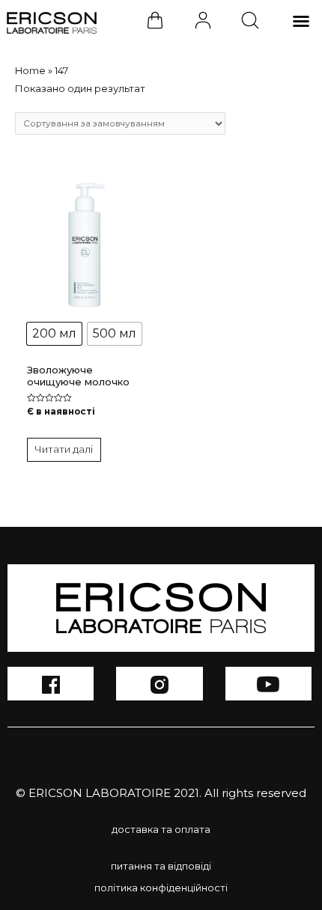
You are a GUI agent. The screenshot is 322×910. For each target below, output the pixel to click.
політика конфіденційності (161, 888)
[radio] (54, 334)
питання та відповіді (161, 866)
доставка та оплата (161, 829)
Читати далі (63, 449)
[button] (301, 20)
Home (30, 70)
